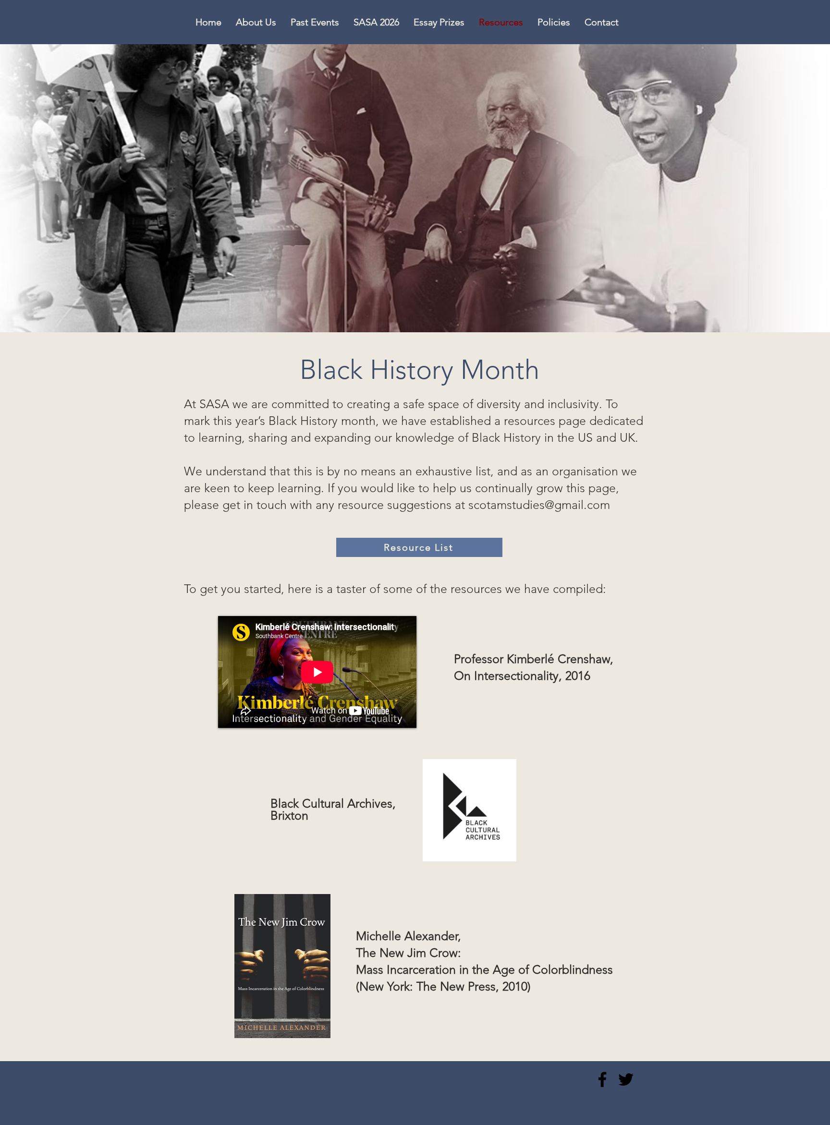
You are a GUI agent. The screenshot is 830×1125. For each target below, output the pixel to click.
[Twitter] (626, 1079)
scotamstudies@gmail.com (539, 504)
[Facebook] (602, 1079)
